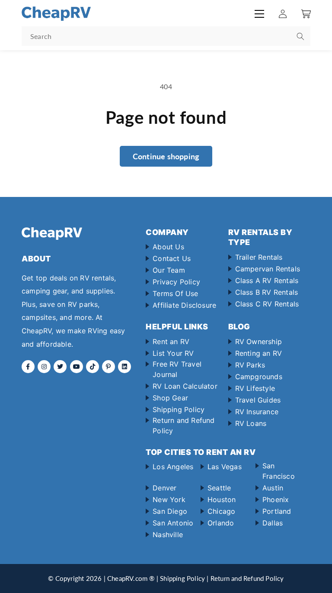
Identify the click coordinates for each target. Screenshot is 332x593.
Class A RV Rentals (267, 280)
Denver (164, 487)
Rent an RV (171, 341)
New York (169, 499)
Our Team (169, 270)
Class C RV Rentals (267, 304)
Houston (222, 499)
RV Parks (250, 365)
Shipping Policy (178, 409)
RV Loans (251, 423)
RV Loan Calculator (185, 386)
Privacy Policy (176, 281)
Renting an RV (258, 353)
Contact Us (172, 258)
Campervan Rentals (267, 268)
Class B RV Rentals (266, 292)
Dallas (272, 523)
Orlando (221, 523)
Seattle (219, 487)
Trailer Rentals (259, 257)
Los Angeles (173, 466)
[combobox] (166, 36)
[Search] (300, 36)
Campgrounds (258, 376)
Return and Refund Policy (183, 425)
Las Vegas (225, 466)
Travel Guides (258, 400)
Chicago (221, 511)
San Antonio (173, 523)
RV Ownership (258, 341)
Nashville (168, 534)
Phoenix (275, 499)
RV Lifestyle (255, 388)
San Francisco (278, 470)
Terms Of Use (175, 293)
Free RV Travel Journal (177, 369)
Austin (272, 487)
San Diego (170, 511)
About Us (168, 246)
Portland (276, 511)
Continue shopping (166, 156)
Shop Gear (170, 397)
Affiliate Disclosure (184, 305)
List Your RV (173, 353)
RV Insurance (256, 411)
